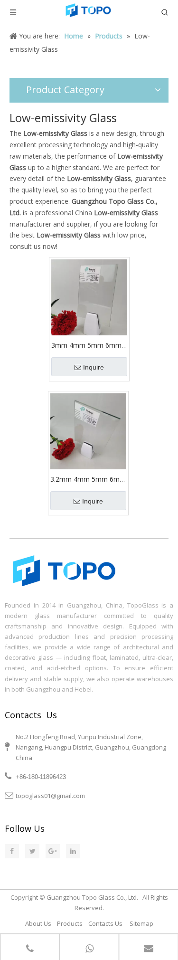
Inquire (93, 367)
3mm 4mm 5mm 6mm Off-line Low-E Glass (86, 345)
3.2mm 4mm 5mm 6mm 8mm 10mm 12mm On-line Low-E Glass (88, 479)
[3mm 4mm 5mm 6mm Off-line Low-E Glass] (89, 296)
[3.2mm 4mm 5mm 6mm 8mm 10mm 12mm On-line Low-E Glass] (88, 430)
